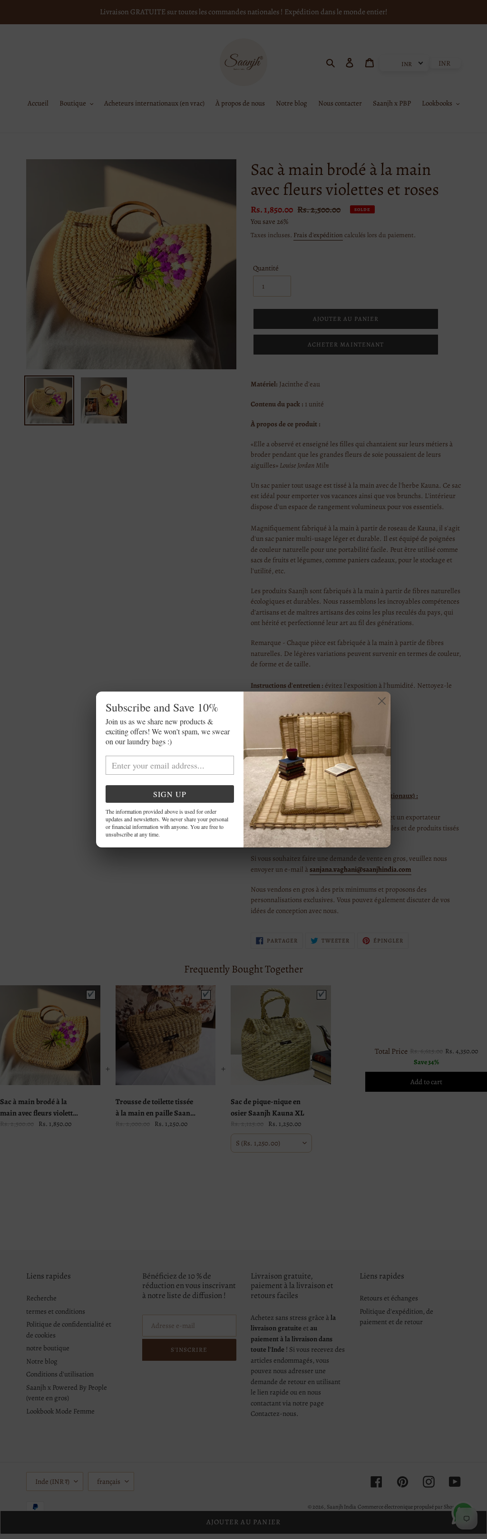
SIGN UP (169, 794)
